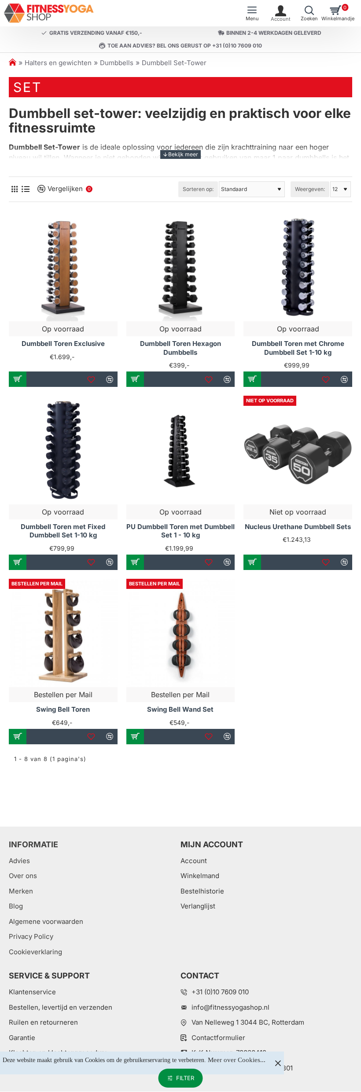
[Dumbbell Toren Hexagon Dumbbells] (180, 267)
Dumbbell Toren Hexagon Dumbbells (180, 348)
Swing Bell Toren (63, 709)
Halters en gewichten (58, 63)
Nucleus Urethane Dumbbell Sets (298, 526)
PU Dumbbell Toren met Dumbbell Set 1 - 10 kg (180, 531)
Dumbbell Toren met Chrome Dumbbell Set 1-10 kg (298, 348)
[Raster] (14, 189)
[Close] (278, 1063)
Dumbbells (116, 63)
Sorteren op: (198, 189)
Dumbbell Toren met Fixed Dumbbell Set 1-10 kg (63, 531)
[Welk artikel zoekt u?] (309, 13)
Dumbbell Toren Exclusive (63, 343)
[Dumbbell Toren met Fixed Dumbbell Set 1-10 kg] (63, 450)
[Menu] (252, 13)
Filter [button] (185, 1077)
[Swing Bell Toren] (63, 633)
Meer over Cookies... (236, 1059)
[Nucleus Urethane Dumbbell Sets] (297, 450)
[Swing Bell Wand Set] (180, 633)
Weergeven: (310, 189)
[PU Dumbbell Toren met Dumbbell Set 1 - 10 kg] (180, 450)
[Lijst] (25, 189)
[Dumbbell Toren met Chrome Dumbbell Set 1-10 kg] (297, 267)
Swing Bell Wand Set (180, 709)
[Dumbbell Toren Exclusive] (63, 267)
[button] (17, 379)
